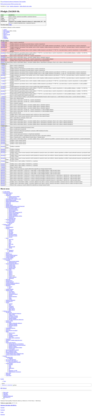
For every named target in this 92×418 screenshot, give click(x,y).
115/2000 (3, 130)
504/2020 (3, 146)
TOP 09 (10, 247)
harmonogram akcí (13, 262)
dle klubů (11, 230)
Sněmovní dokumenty (10, 300)
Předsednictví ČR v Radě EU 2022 (13, 199)
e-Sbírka (5, 29)
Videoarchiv (11, 278)
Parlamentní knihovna (10, 219)
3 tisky (10, 24)
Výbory (7, 249)
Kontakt (5, 356)
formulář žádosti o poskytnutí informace (17, 345)
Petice (7, 341)
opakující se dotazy (13, 346)
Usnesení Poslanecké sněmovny (13, 283)
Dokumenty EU (9, 301)
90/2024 (3, 167)
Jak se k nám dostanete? (11, 359)
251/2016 (3, 119)
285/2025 (3, 175)
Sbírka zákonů (6, 31)
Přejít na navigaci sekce (16, 4)
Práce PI (10, 223)
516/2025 (3, 185)
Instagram (3, 414)
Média (7, 331)
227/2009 (3, 57)
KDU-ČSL (11, 244)
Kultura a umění (9, 320)
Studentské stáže (12, 218)
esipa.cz (5, 35)
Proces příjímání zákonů (11, 200)
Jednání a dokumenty (14, 6)
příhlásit (4, 388)
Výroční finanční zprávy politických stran (15, 353)
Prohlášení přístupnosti (8, 396)
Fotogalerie (8, 339)
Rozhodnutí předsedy (10, 284)
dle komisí (11, 233)
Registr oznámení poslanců (11, 255)
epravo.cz (5, 33)
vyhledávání (11, 307)
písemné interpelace (13, 296)
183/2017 (3, 62)
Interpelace (8, 285)
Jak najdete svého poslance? (12, 360)
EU (9, 369)
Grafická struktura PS (10, 256)
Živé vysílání (8, 269)
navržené (10, 303)
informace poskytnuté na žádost (15, 347)
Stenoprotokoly (9, 280)
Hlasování (8, 279)
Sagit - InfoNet (6, 32)
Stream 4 (10, 274)
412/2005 (3, 134)
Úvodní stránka (6, 191)
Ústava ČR (8, 202)
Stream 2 (10, 272)
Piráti (10, 243)
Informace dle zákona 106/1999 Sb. (9, 405)
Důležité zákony (9, 205)
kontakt (10, 326)
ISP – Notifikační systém (11, 351)
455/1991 (3, 127)
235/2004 (3, 98)
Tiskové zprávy (12, 332)
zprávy (10, 297)
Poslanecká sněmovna (8, 192)
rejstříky (10, 298)
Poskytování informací (13, 209)
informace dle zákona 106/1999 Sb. (16, 343)
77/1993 (3, 50)
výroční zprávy (12, 348)
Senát (10, 365)
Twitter (2, 412)
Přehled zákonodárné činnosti (12, 201)
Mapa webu (8, 373)
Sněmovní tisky (9, 290)
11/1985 (3, 45)
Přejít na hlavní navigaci (6, 4)
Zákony (7, 302)
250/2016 (3, 117)
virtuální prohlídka (12, 318)
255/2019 (3, 138)
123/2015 (3, 60)
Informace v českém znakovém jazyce (14, 340)
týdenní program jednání (14, 261)
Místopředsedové (9, 227)
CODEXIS (5, 38)
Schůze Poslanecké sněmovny (12, 263)
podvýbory (11, 251)
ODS (10, 240)
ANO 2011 (11, 239)
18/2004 (3, 96)
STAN (10, 241)
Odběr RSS (5, 394)
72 (9, 23)
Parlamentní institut (10, 222)
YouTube (2, 407)
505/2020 (3, 152)
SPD (10, 245)
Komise (7, 252)
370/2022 (3, 161)
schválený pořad (12, 267)
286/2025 (3, 181)
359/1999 (3, 129)
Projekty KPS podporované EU (15, 212)
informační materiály (13, 325)
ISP (1, 388)
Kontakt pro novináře (13, 335)
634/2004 (3, 132)
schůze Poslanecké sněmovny (15, 313)
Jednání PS (8, 195)
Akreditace (11, 336)
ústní (10, 288)
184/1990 (3, 47)
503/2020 (3, 140)
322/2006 (3, 55)
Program (10, 334)
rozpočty (10, 295)
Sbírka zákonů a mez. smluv (26, 6)
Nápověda (8, 374)
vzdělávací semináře (13, 324)
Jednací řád (8, 203)
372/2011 (3, 135)
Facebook (3, 410)
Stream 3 (10, 273)
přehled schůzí (12, 268)
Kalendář (8, 260)
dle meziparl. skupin (13, 235)
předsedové (11, 250)
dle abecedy (11, 229)
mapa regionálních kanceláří (15, 362)
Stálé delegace (9, 254)
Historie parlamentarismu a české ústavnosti (15, 206)
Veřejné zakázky (12, 211)
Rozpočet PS (11, 217)
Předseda (8, 225)
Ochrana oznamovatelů (13, 213)
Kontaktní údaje (9, 357)
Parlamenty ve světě (13, 370)
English (2, 379)
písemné (10, 286)
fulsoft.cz (5, 37)
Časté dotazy (8, 375)
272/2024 (3, 168)
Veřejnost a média (7, 311)
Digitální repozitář (10, 281)
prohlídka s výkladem (13, 315)
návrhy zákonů (12, 292)
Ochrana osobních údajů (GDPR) (13, 354)
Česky (4, 381)
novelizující (11, 306)
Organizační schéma (13, 208)
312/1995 (3, 86)
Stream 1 (10, 271)
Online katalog (12, 220)
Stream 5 (10, 275)
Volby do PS (8, 194)
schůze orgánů (12, 314)
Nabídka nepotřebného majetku (15, 216)
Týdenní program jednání (14, 196)
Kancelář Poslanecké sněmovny (12, 207)
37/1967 (3, 44)
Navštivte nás (9, 312)
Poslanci (7, 228)
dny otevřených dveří (13, 317)
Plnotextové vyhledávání (7, 385)
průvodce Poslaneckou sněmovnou (16, 319)
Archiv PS (8, 329)
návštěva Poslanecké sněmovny (15, 323)
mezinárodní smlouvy (13, 294)
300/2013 (3, 137)
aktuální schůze (12, 264)
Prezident (11, 364)
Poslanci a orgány (7, 224)
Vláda (10, 367)
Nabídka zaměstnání (13, 214)
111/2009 (3, 103)
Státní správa (11, 368)
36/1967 (3, 42)
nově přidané (11, 291)
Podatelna (11, 358)
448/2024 (3, 170)
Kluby (7, 238)
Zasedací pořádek (9, 257)
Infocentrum (8, 322)
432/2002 (3, 53)
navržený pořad (12, 266)
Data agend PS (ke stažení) (11, 330)
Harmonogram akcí (13, 197)
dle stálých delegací (13, 234)
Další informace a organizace (15, 371)
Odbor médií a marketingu (14, 337)
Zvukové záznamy (13, 277)
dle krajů (10, 237)
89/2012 (3, 112)
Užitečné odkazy (9, 363)
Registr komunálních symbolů (12, 350)
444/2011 (3, 59)
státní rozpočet (12, 308)
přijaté (10, 305)
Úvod (8, 6)
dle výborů (11, 232)
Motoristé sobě (12, 246)
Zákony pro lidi (6, 34)
